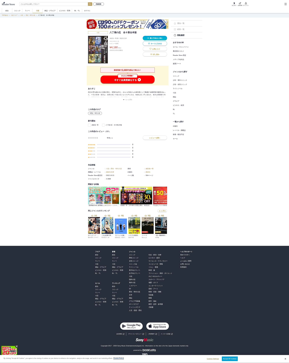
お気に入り (156, 49)
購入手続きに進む (156, 38)
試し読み (156, 54)
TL (174, 113)
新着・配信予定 (178, 134)
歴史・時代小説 (30, 15)
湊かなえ (144, 237)
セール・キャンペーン (181, 47)
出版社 (175, 126)
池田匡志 (117, 237)
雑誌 (174, 97)
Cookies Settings (213, 359)
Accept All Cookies (230, 359)
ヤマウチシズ (98, 237)
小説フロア (14, 15)
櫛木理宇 (90, 237)
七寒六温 (123, 237)
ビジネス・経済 (178, 105)
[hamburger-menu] (285, 4)
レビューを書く (114, 43)
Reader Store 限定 (179, 55)
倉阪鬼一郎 (95, 125)
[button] (167, 333)
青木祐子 (104, 237)
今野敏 (157, 237)
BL (174, 109)
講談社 (148, 172)
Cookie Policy (119, 358)
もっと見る (128, 99)
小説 (21, 15)
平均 (108, 138)
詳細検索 (98, 4)
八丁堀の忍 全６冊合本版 (114, 125)
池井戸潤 (131, 237)
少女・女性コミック (180, 84)
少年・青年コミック (180, 80)
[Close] (285, 358)
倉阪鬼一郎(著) (114, 38)
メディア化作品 (178, 59)
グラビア (176, 101)
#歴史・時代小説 (95, 113)
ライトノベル (177, 88)
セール (175, 138)
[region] (144, 359)
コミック (176, 76)
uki (108, 237)
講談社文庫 (123, 38)
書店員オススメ (178, 51)
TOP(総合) (5, 15)
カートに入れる (156, 43)
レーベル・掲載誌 (179, 130)
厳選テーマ (177, 64)
